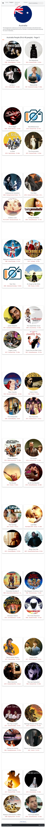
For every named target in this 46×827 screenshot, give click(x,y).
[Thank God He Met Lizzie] (33, 340)
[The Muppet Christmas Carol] (33, 580)
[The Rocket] (12, 472)
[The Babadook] (33, 50)
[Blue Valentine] (12, 671)
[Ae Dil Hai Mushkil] (33, 472)
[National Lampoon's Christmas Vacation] (12, 249)
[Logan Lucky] (12, 340)
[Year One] (12, 273)
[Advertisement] (23, 98)
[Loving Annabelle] (33, 207)
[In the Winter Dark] (12, 50)
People (11, 2)
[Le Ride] (12, 141)
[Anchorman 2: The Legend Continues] (33, 249)
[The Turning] (12, 514)
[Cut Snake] (33, 448)
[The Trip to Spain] (12, 713)
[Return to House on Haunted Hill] (33, 738)
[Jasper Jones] (33, 647)
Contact (26, 2)
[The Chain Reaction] (33, 605)
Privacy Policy (9, 825)
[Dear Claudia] (12, 381)
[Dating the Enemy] (12, 738)
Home (6, 2)
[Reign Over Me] (33, 539)
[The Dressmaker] (33, 141)
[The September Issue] (33, 315)
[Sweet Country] (12, 779)
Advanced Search (17, 3)
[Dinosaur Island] (12, 605)
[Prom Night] (12, 116)
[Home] (3, 3)
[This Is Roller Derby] (12, 647)
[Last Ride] (33, 514)
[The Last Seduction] (33, 671)
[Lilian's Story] (33, 381)
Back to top (41, 825)
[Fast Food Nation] (33, 804)
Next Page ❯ (23, 821)
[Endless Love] (12, 207)
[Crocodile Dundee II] (12, 580)
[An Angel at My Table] (33, 273)
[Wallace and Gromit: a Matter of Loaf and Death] (12, 804)
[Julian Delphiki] (12, 315)
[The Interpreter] (12, 406)
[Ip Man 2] (12, 74)
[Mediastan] (33, 779)
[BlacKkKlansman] (33, 116)
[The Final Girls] (33, 406)
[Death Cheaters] (12, 448)
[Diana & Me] (33, 74)
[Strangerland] (12, 539)
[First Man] (33, 182)
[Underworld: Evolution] (12, 182)
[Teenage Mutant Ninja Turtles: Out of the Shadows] (33, 713)
